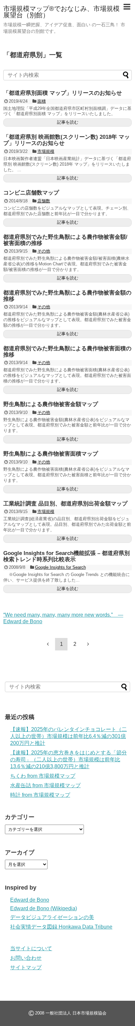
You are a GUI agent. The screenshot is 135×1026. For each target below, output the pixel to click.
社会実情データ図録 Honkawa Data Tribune (61, 927)
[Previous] (48, 644)
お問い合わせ (26, 958)
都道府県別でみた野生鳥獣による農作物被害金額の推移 (67, 296)
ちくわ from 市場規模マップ (42, 776)
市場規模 (45, 151)
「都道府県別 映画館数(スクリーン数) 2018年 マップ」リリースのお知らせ (66, 140)
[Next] (88, 644)
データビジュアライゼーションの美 (52, 917)
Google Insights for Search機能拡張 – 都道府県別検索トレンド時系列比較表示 (66, 556)
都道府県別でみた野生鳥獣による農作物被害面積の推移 (67, 351)
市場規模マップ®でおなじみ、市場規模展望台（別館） (61, 12)
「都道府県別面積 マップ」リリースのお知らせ (62, 93)
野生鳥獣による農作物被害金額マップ (50, 404)
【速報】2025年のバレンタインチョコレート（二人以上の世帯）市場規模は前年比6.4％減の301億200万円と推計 (68, 736)
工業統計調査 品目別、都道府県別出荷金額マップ (65, 504)
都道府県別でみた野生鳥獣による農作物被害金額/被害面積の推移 (65, 240)
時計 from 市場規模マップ (40, 795)
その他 (43, 251)
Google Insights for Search (60, 567)
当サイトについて (31, 948)
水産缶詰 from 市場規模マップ (45, 785)
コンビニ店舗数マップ (31, 193)
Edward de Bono (29, 900)
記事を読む (67, 122)
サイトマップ (26, 967)
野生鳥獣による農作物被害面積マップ (50, 454)
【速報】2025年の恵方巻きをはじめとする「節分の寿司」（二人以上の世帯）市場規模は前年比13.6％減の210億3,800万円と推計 (68, 759)
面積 (41, 101)
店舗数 (43, 200)
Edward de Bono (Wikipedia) (43, 908)
